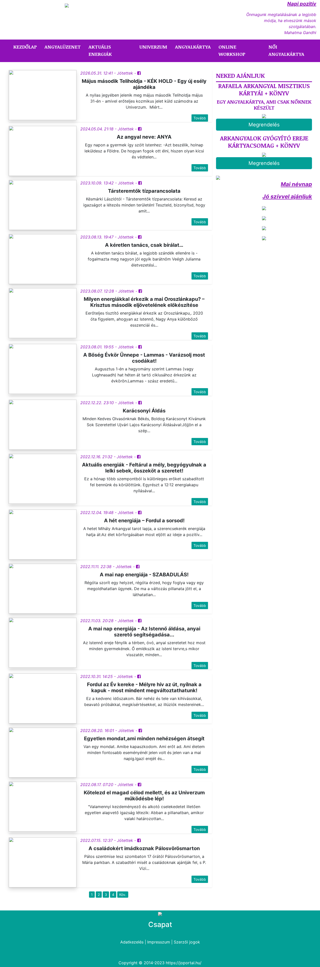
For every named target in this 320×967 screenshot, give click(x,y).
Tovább (200, 118)
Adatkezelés (132, 941)
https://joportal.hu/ (184, 962)
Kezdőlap (26, 46)
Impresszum (158, 941)
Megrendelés (264, 125)
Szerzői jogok (187, 941)
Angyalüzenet (62, 47)
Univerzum (153, 47)
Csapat (160, 924)
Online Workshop (231, 50)
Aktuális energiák (100, 50)
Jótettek (125, 73)
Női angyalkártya (286, 50)
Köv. (122, 894)
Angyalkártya (193, 47)
